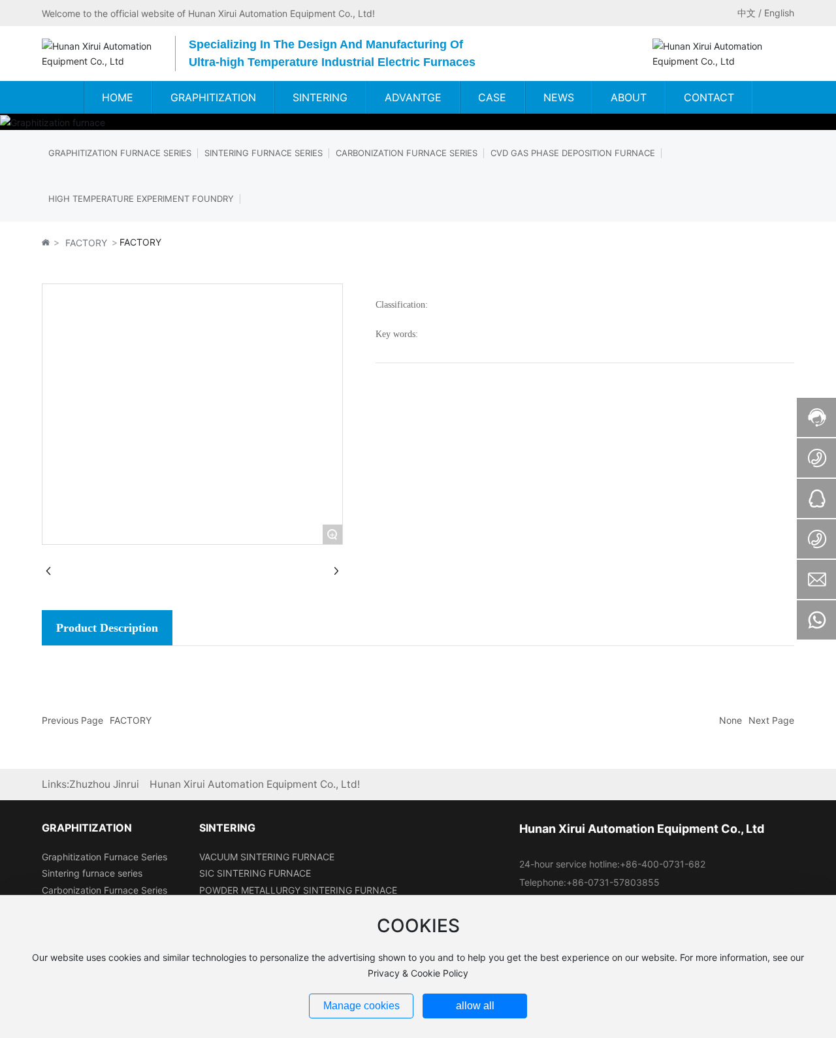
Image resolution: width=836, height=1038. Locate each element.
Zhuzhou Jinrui (104, 784)
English (779, 12)
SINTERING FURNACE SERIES (263, 153)
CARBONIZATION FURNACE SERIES (406, 153)
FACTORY (86, 242)
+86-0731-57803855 (613, 882)
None (730, 720)
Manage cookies (361, 1005)
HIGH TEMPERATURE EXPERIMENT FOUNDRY (141, 198)
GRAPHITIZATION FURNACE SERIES (119, 153)
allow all (475, 1005)
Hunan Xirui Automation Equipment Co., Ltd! (255, 784)
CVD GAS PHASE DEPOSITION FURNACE (572, 153)
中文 (746, 12)
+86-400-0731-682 (662, 863)
